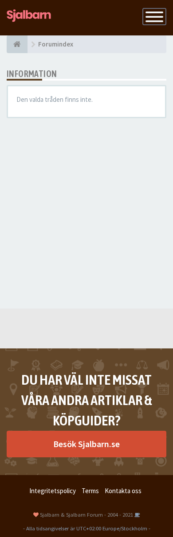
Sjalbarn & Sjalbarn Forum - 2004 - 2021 (86, 514)
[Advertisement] (86, 213)
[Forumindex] (17, 44)
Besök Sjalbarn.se (86, 443)
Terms (90, 491)
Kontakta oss (123, 491)
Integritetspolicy (52, 491)
